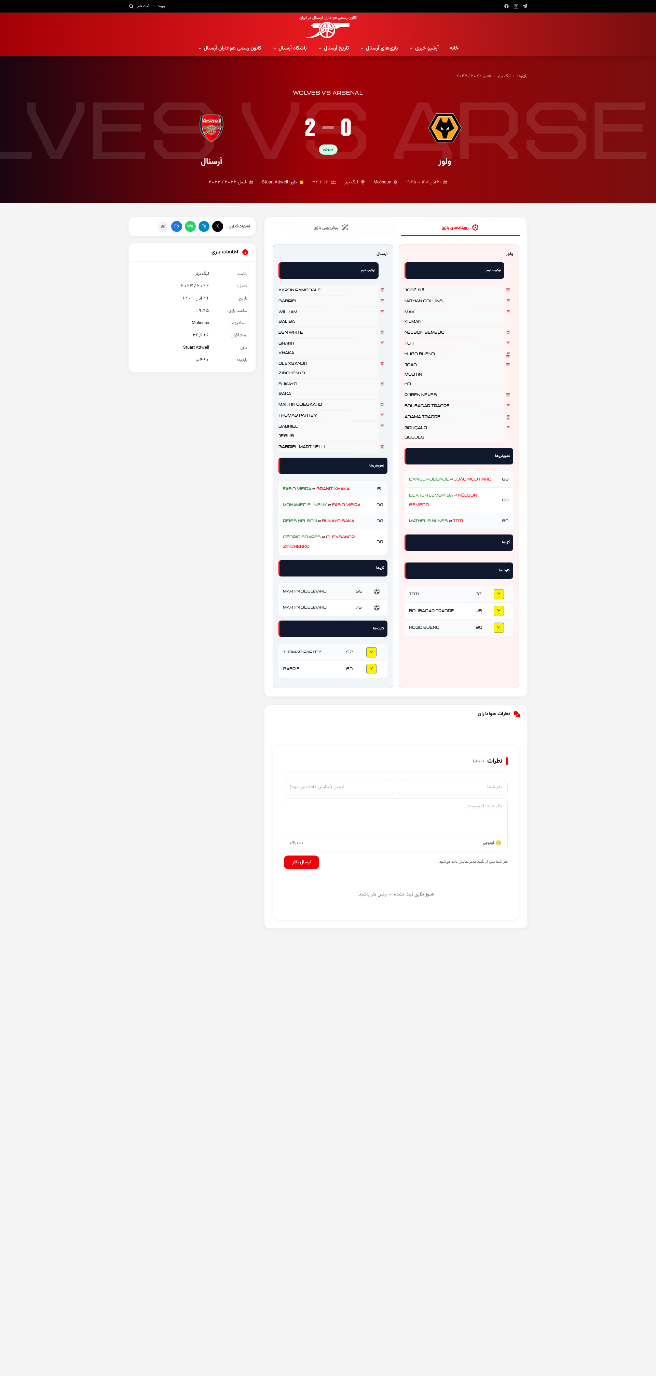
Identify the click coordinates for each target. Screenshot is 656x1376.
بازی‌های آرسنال (382, 48)
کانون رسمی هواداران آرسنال (232, 48)
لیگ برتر (503, 76)
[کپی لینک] (163, 226)
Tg (204, 226)
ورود (161, 6)
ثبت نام (143, 6)
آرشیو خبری (427, 48)
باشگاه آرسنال (292, 48)
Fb (176, 226)
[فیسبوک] (506, 6)
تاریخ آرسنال (336, 48)
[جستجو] (131, 6)
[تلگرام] (525, 6)
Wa (190, 226)
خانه (454, 48)
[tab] (460, 228)
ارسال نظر (301, 862)
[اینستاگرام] (515, 6)
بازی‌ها (522, 76)
